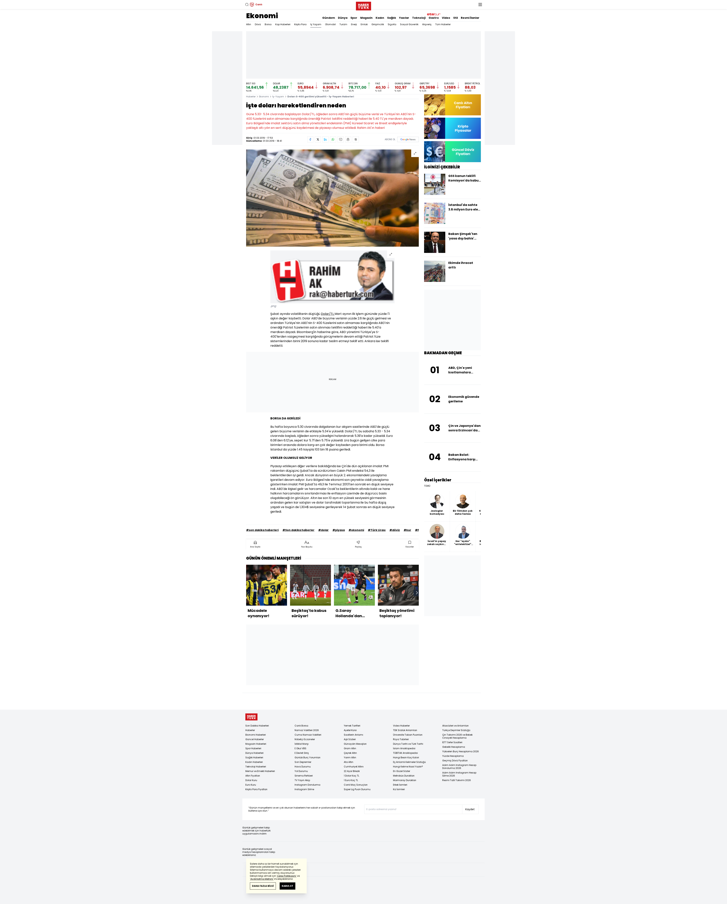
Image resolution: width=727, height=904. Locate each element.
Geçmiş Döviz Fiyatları (455, 760)
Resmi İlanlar (470, 18)
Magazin (366, 18)
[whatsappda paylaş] (333, 139)
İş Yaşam (315, 24)
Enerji (354, 24)
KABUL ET (287, 886)
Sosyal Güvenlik (409, 24)
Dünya (342, 18)
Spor (353, 18)
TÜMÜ (427, 485)
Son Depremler (303, 762)
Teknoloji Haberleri (255, 766)
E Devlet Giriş (302, 753)
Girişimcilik (377, 24)
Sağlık (391, 18)
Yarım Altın (350, 757)
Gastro (434, 18)
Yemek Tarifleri (352, 725)
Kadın (380, 18)
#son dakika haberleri (262, 530)
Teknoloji (419, 18)
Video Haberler (401, 725)
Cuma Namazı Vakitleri (308, 734)
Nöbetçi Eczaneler (305, 739)
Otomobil (330, 24)
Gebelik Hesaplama (453, 746)
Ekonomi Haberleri (255, 734)
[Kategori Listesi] (480, 4)
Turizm (343, 24)
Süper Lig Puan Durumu (357, 789)
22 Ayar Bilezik (352, 771)
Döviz (258, 24)
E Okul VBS (300, 748)
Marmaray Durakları (404, 780)
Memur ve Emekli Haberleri (260, 771)
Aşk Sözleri (350, 739)
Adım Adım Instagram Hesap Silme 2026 (459, 774)
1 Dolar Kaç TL (351, 775)
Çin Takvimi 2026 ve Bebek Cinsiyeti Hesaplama (457, 736)
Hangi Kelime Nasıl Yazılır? (408, 766)
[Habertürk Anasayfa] (363, 5)
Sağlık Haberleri (254, 757)
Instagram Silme (304, 789)
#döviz (394, 530)
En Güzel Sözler (401, 771)
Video (446, 18)
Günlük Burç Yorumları (307, 757)
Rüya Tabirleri (401, 739)
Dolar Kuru (251, 780)
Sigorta (392, 24)
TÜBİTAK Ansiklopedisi (405, 753)
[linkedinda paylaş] (325, 139)
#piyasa (338, 530)
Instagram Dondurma (307, 784)
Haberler (251, 96)
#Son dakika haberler (298, 530)
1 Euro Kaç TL (351, 780)
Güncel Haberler (254, 739)
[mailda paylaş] (341, 139)
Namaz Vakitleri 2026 (307, 730)
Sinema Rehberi (304, 775)
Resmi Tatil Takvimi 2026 (456, 780)
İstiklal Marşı (302, 743)
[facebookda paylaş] (310, 139)
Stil (455, 18)
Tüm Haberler (443, 24)
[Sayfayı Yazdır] (348, 139)
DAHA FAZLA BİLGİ (263, 886)
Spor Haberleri (253, 748)
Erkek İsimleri (400, 784)
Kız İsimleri (399, 789)
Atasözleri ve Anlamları (455, 725)
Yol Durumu (301, 771)
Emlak (364, 24)
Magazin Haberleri (255, 743)
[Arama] (246, 4)
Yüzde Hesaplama (453, 756)
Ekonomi (262, 16)
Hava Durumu (303, 766)
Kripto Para (300, 24)
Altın (248, 24)
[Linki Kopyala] (356, 139)
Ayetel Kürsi (350, 730)
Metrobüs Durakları (403, 775)
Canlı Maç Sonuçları (355, 784)
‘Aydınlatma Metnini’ (262, 879)
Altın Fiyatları (252, 775)
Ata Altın (348, 762)
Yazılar (404, 18)
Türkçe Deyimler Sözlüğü (456, 730)
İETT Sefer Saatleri (452, 742)
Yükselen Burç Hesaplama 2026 (460, 751)
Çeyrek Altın (350, 753)
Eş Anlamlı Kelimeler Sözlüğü (409, 762)
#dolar (323, 530)
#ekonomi (356, 530)
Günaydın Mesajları (355, 743)
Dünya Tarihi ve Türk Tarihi (408, 743)
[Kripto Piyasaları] (452, 128)
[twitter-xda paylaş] (318, 139)
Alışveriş (426, 24)
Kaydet (470, 809)
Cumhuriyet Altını (354, 766)
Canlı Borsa (301, 725)
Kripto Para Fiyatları (256, 789)
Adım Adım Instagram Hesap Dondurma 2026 (459, 766)
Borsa (268, 24)
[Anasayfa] (251, 716)
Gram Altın (350, 748)
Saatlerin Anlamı (353, 734)
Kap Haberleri (282, 24)
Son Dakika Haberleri (257, 725)
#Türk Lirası (377, 530)
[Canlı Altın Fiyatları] (452, 104)
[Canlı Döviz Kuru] (452, 151)
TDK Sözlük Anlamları (405, 730)
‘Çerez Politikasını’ (286, 875)
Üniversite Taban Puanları (407, 734)
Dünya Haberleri (254, 753)
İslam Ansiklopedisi (404, 748)
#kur (407, 530)
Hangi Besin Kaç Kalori (406, 757)
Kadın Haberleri (254, 762)
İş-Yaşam (278, 96)
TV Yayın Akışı (302, 780)
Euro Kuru (250, 784)
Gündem (328, 18)
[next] (416, 592)
